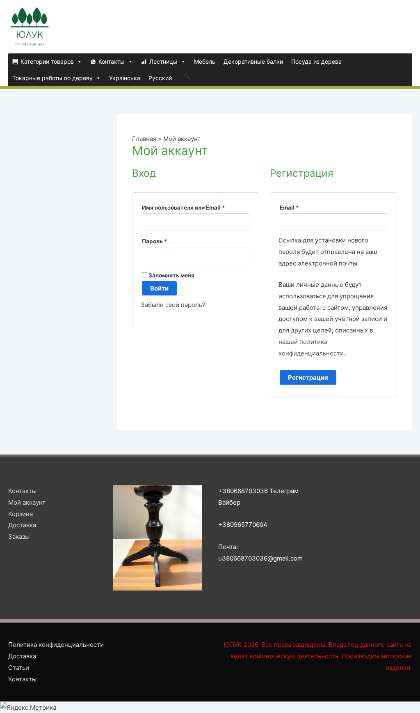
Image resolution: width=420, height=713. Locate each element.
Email (289, 207)
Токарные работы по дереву (52, 77)
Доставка (22, 525)
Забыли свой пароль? (173, 305)
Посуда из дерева (316, 61)
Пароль (154, 241)
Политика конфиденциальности (56, 644)
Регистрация (308, 377)
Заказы (19, 536)
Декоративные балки (253, 61)
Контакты (111, 61)
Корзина (20, 514)
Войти (159, 288)
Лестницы (163, 61)
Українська (124, 77)
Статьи (18, 667)
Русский (160, 77)
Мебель (204, 61)
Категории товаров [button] (47, 61)
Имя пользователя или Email (183, 207)
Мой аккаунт (27, 502)
